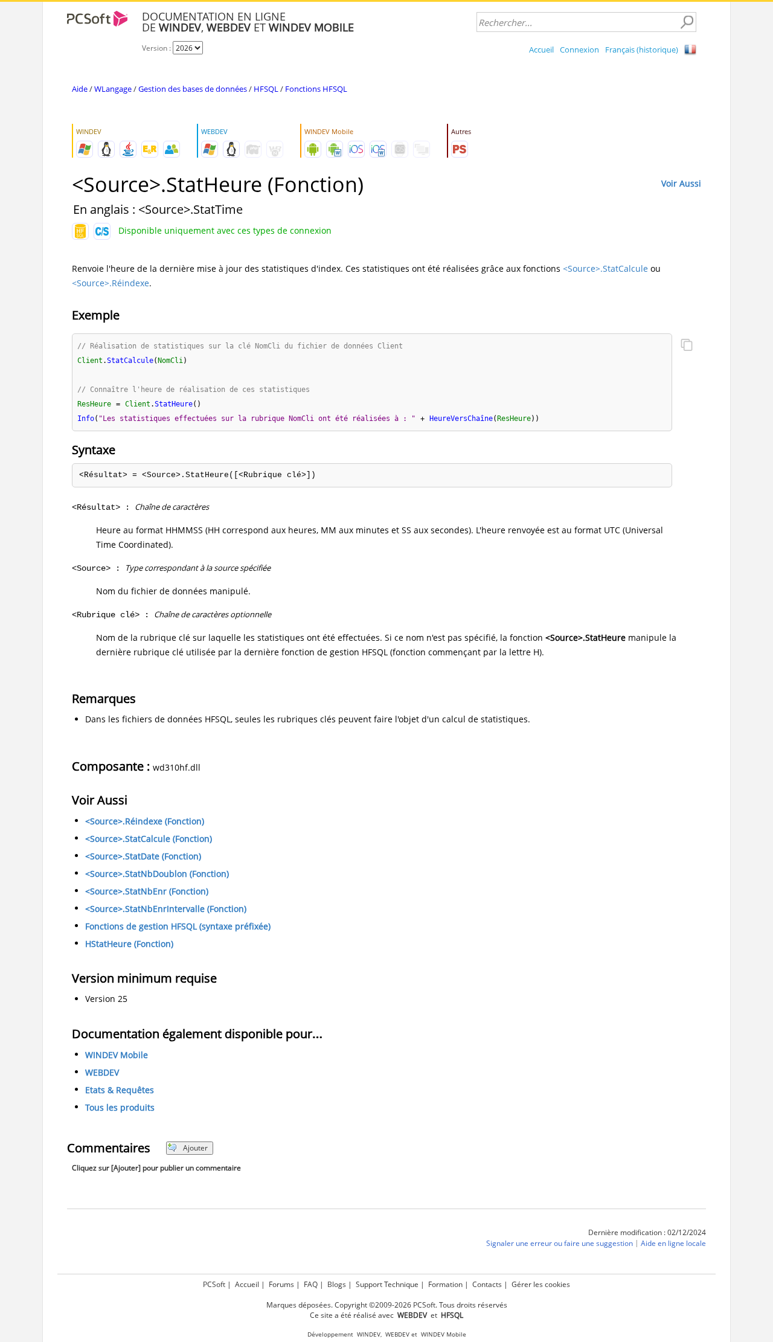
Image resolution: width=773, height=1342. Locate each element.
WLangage (113, 88)
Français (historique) (641, 49)
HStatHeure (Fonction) (129, 943)
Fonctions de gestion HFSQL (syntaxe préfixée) (178, 926)
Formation (445, 1284)
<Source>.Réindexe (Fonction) (144, 821)
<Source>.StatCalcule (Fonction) (148, 838)
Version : (157, 48)
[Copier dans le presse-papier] (686, 346)
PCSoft (214, 1284)
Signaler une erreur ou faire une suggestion (559, 1243)
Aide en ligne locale (673, 1243)
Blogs (336, 1284)
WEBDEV (102, 1072)
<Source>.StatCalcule (605, 268)
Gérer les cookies (541, 1284)
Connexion (579, 49)
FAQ (311, 1284)
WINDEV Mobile (116, 1055)
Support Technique (387, 1284)
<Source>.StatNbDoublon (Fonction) (157, 873)
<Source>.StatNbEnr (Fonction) (146, 891)
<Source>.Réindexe (110, 283)
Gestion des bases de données (192, 88)
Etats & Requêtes (119, 1090)
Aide (80, 88)
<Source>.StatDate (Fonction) (143, 856)
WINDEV (368, 1334)
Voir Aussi (681, 183)
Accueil (541, 49)
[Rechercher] (687, 22)
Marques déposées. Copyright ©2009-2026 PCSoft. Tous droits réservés (386, 1305)
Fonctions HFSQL (316, 88)
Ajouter (195, 1148)
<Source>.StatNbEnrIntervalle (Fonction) (165, 908)
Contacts (487, 1284)
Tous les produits (120, 1107)
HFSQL (266, 88)
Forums (281, 1284)
